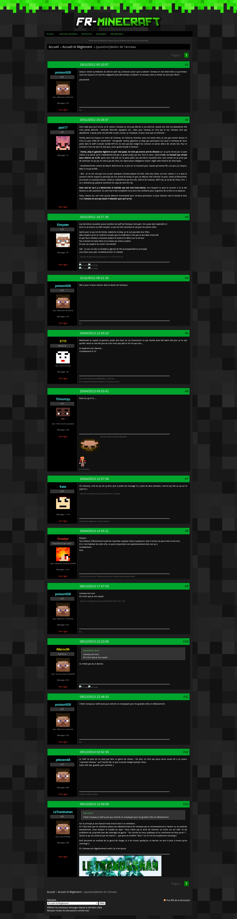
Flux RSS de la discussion (178, 900)
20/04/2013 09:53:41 (94, 391)
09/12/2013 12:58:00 (94, 804)
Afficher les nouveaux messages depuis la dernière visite (74, 907)
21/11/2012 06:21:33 (94, 278)
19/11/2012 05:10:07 (94, 64)
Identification (117, 33)
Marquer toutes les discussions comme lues (68, 910)
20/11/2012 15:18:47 (94, 119)
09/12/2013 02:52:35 (94, 752)
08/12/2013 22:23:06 (94, 641)
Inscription (101, 33)
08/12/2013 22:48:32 (94, 697)
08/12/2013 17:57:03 (94, 586)
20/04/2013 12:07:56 (94, 479)
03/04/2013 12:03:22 (94, 333)
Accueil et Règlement (77, 47)
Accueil (50, 33)
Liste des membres (68, 33)
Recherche (87, 33)
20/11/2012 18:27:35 (94, 217)
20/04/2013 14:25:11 (94, 531)
